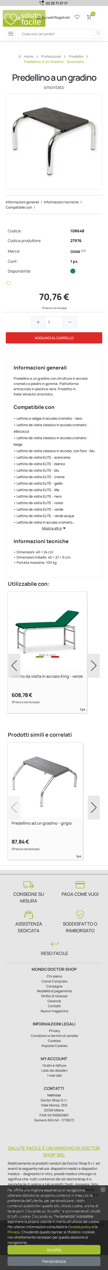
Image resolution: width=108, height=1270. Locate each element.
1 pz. (74, 261)
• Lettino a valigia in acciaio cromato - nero (48, 418)
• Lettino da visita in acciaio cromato (43, 522)
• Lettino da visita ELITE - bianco (39, 463)
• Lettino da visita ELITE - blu (36, 470)
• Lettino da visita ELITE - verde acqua (44, 515)
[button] (94, 666)
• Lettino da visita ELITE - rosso (38, 502)
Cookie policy (79, 1226)
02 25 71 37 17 (56, 3)
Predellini (76, 56)
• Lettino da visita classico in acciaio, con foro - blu (54, 450)
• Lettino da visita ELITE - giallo (38, 483)
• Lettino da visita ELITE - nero (38, 496)
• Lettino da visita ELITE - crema (39, 476)
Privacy (14, 1232)
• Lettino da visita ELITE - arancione (42, 457)
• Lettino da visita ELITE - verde (38, 509)
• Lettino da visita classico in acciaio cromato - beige (51, 441)
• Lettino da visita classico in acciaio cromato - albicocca (51, 428)
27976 (76, 240)
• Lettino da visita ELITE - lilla (36, 489)
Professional (51, 56)
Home (25, 56)
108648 (77, 231)
